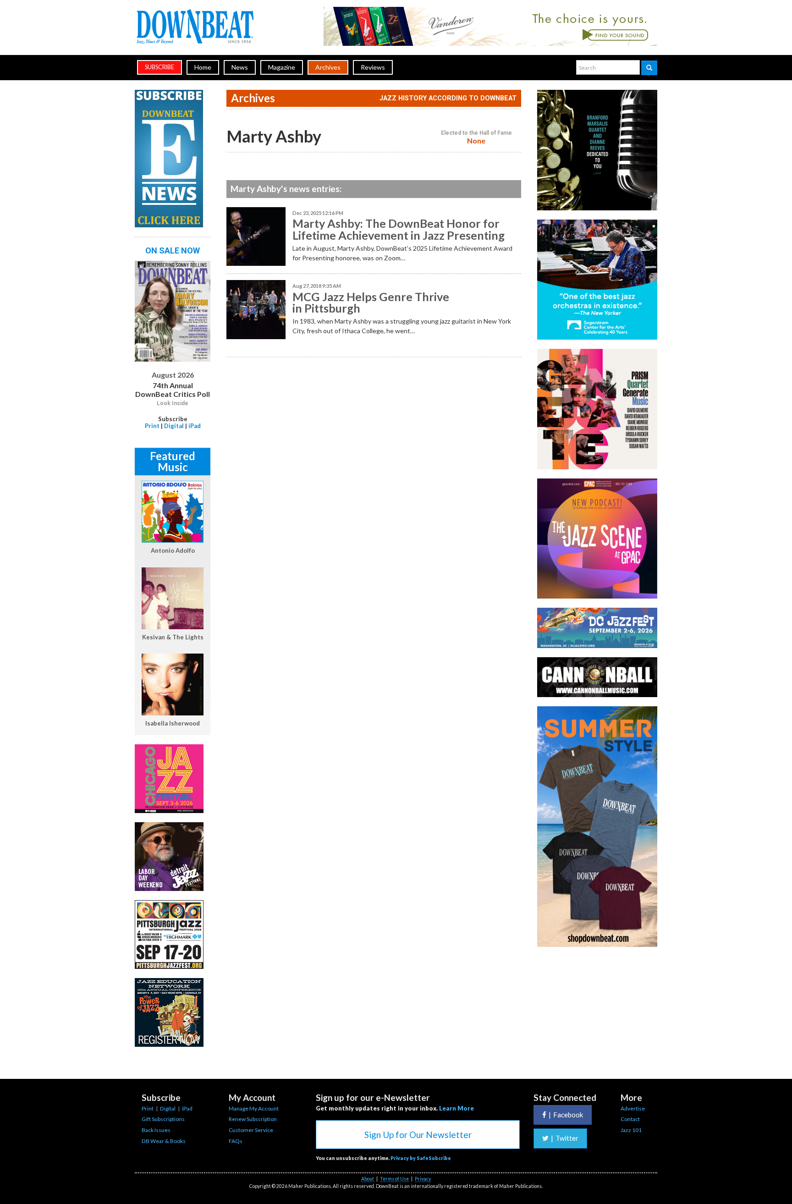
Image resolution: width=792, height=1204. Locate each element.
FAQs (235, 1141)
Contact (630, 1119)
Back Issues (156, 1130)
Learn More (456, 1108)
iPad (194, 425)
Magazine (281, 67)
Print (152, 425)
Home (202, 67)
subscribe (159, 67)
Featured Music (172, 461)
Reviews (373, 67)
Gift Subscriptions (163, 1119)
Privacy (423, 1179)
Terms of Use (394, 1179)
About (367, 1179)
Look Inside (172, 403)
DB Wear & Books (164, 1141)
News (239, 67)
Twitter (564, 1138)
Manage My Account (254, 1108)
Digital (174, 425)
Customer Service (251, 1130)
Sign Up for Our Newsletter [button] (418, 1134)
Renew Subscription (253, 1119)
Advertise (633, 1108)
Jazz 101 (631, 1130)
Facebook (566, 1115)
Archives (328, 67)
